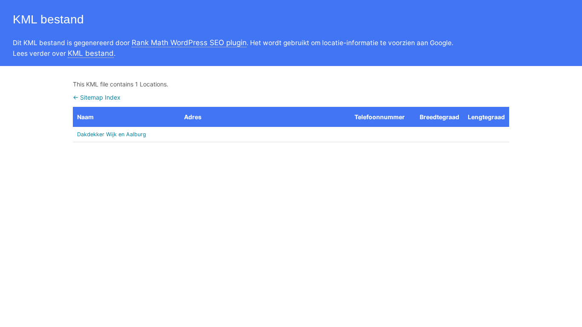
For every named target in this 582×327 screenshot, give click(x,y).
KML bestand (91, 53)
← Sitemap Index (97, 97)
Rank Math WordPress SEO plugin (189, 42)
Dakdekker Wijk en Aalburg (111, 134)
